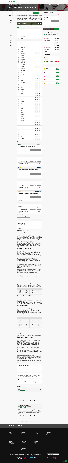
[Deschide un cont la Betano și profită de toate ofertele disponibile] (39, 187)
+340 (35, 112)
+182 (39, 128)
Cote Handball (10, 434)
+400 (37, 116)
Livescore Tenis (23, 443)
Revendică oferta (35, 161)
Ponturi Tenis (35, 432)
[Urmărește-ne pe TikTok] (22, 425)
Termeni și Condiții (36, 441)
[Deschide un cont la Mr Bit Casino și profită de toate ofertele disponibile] (39, 211)
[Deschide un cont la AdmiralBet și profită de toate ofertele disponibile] (39, 175)
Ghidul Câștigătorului (36, 443)
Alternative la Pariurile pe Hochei (22, 227)
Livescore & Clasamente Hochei (22, 224)
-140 (39, 122)
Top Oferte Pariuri (48, 432)
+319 (37, 78)
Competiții (22, 449)
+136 (35, 97)
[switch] (38, 26)
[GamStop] (33, 457)
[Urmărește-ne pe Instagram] (18, 425)
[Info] (66, 461)
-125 (35, 91)
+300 (37, 80)
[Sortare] (41, 13)
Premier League (23, 433)
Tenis (15, 12)
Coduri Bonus (10, 441)
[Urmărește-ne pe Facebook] (19, 425)
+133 (39, 97)
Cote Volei (10, 438)
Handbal (24, 12)
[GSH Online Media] (55, 457)
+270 (35, 134)
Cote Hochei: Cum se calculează (22, 223)
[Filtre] (41, 26)
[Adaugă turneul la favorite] (18, 28)
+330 (37, 93)
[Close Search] (34, 1)
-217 (35, 124)
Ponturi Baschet (36, 433)
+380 (37, 124)
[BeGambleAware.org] (12, 457)
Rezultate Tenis (23, 447)
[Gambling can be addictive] (19, 457)
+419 (37, 95)
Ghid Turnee (35, 442)
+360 (37, 112)
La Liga (22, 434)
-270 (35, 95)
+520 (39, 136)
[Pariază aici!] (46, 23)
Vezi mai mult (35, 197)
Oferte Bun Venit (11, 442)
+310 (37, 91)
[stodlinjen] (40, 457)
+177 (35, 99)
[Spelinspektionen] (48, 457)
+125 (35, 80)
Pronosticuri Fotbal (23, 441)
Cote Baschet (10, 433)
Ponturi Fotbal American (37, 434)
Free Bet (47, 433)
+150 (39, 80)
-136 (35, 78)
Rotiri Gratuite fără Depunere (12, 443)
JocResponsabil (24, 356)
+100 (39, 99)
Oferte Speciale (48, 434)
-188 (39, 112)
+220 (39, 120)
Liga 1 (22, 438)
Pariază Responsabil (20, 228)
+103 (35, 101)
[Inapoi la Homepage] (12, 1)
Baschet (19, 12)
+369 (37, 130)
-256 (39, 116)
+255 (39, 93)
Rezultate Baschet (23, 448)
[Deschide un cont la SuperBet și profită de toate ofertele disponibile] (39, 163)
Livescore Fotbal (23, 442)
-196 (39, 130)
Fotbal (11, 12)
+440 (35, 116)
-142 (35, 93)
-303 (35, 136)
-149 (39, 134)
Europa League (23, 432)
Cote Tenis (10, 432)
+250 (39, 78)
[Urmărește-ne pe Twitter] (21, 425)
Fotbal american (30, 12)
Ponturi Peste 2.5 (36, 438)
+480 (39, 95)
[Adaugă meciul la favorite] (18, 50)
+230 (39, 91)
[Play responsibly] (26, 457)
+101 (35, 128)
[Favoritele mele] (54, 1)
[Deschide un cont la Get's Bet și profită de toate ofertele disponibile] (39, 151)
